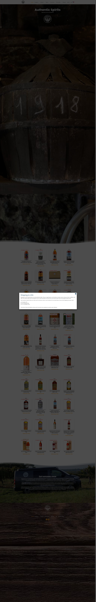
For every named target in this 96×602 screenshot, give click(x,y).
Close (75, 293)
